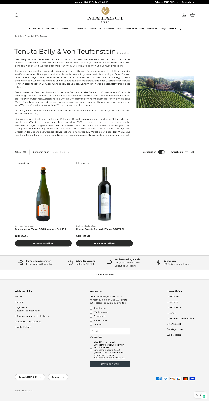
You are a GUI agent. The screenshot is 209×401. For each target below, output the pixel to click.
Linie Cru (171, 313)
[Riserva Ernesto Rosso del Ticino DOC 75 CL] (104, 194)
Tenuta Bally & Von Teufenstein (37, 36)
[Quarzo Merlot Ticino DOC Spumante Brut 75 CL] (43, 194)
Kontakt (19, 302)
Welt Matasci (174, 334)
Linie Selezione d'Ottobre (180, 318)
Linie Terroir (173, 302)
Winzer (19, 296)
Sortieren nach (41, 152)
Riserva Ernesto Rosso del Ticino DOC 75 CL (100, 229)
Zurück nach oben (105, 274)
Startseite (18, 36)
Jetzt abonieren (110, 364)
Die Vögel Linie (175, 329)
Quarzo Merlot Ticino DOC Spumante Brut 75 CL (41, 229)
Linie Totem (173, 296)
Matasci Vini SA (27, 391)
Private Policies (23, 327)
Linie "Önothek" (175, 307)
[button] (192, 15)
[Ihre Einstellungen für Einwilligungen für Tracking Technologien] (204, 396)
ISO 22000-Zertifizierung (28, 321)
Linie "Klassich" (174, 324)
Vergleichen (149, 152)
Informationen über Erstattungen (33, 316)
